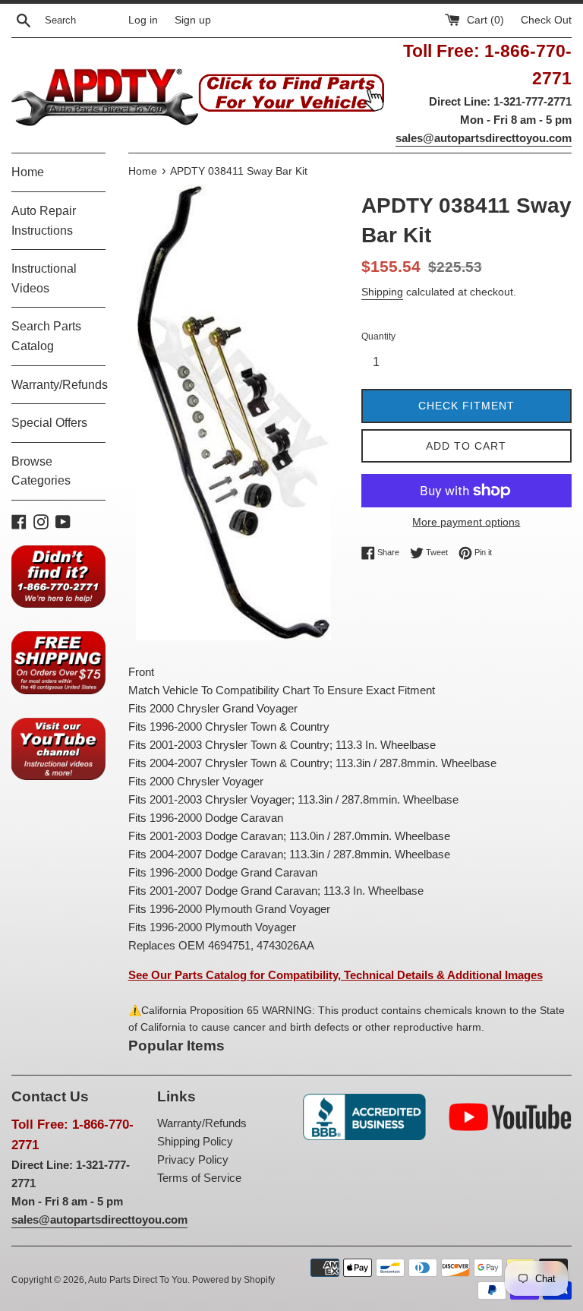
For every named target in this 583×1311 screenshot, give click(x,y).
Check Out (546, 20)
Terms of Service (199, 1177)
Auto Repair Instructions (43, 220)
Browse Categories (41, 471)
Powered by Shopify (233, 1280)
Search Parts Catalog (46, 336)
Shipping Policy (195, 1141)
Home (27, 172)
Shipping (382, 292)
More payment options (466, 522)
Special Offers (49, 422)
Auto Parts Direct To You (138, 1280)
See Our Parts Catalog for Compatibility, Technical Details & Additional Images (335, 974)
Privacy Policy (192, 1159)
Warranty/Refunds (58, 384)
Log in (143, 20)
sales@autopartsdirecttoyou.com (483, 137)
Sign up (193, 20)
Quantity (378, 336)
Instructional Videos (44, 278)
